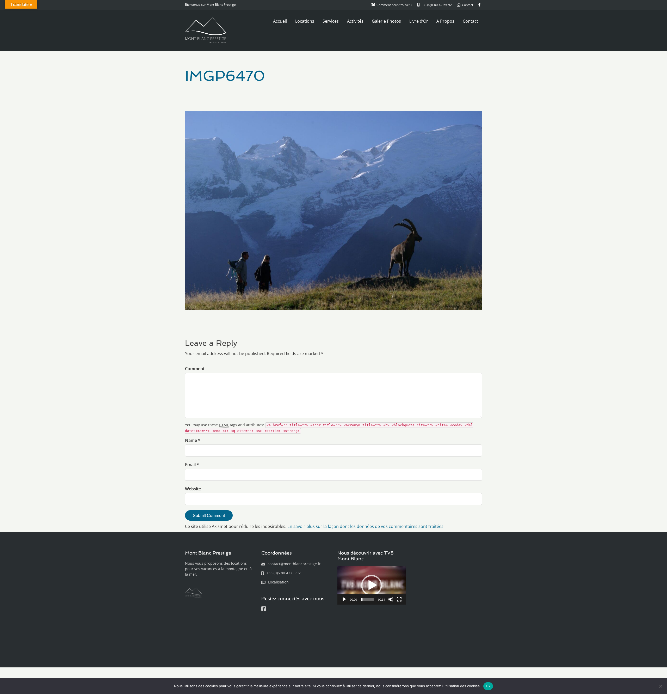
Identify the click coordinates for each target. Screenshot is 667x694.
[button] (371, 585)
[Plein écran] (399, 599)
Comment (195, 369)
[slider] (367, 599)
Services (331, 21)
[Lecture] (344, 599)
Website (193, 489)
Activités (355, 21)
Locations (304, 21)
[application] (371, 585)
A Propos (445, 21)
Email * (192, 464)
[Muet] (390, 599)
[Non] (660, 686)
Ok (488, 686)
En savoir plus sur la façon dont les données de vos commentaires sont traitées (365, 526)
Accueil (280, 21)
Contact (470, 21)
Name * (192, 440)
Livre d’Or (418, 21)
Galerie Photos (386, 21)
